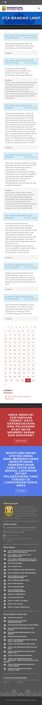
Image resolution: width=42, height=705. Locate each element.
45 (10, 350)
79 (5, 369)
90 (24, 373)
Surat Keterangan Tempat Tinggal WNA (20, 669)
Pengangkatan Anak (17, 636)
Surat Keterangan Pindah (20, 655)
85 (33, 369)
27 (24, 339)
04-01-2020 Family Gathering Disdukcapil (18, 398)
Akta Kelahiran (15, 563)
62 (24, 358)
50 (33, 350)
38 (10, 346)
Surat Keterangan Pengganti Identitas (21, 652)
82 (19, 369)
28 (28, 339)
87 (10, 373)
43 (33, 346)
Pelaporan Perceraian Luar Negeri (21, 628)
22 (33, 335)
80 (10, 369)
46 (15, 350)
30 (5, 342)
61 (19, 358)
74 (15, 365)
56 (28, 354)
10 (9, 331)
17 (10, 335)
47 (19, 350)
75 (19, 365)
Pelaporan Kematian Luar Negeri (23, 625)
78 (33, 365)
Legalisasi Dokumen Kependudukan (17, 621)
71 (33, 361)
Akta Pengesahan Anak (18, 580)
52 (10, 354)
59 (10, 358)
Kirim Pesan (21, 441)
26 (19, 339)
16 (5, 335)
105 (33, 380)
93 (5, 377)
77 (28, 365)
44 (5, 350)
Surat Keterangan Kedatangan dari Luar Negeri (22, 640)
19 (19, 335)
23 (5, 339)
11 (14, 331)
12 (18, 331)
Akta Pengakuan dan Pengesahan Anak (17, 576)
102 (17, 380)
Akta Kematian (14, 566)
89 (19, 373)
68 (19, 361)
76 (24, 365)
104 (28, 380)
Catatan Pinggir (15, 597)
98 (28, 377)
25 (15, 339)
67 (15, 361)
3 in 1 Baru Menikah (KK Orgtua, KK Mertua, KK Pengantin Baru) (22, 559)
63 (28, 358)
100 (6, 380)
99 (33, 377)
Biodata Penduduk (16, 594)
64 (33, 358)
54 (19, 354)
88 (15, 373)
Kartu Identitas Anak (18, 601)
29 (33, 339)
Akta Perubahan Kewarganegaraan (16, 590)
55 (24, 354)
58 (5, 358)
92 (33, 373)
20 (24, 335)
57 (33, 354)
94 (10, 377)
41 (24, 346)
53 (15, 354)
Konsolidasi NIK (15, 617)
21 (28, 335)
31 (10, 342)
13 (23, 331)
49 (28, 350)
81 (15, 369)
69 (24, 361)
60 (15, 358)
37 (5, 346)
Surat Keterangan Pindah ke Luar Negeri (21, 665)
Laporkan (21, 491)
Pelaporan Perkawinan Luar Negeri (21, 633)
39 (15, 346)
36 (33, 342)
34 (24, 342)
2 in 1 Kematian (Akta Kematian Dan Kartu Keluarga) (22, 551)
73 (10, 365)
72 (5, 365)
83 (24, 369)
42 (28, 346)
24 (10, 339)
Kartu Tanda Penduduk (19, 607)
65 (5, 361)
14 (28, 331)
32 (15, 342)
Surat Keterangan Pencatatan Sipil (22, 647)
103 (22, 380)
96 (19, 377)
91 (28, 373)
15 (32, 331)
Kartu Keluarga (15, 604)
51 (5, 354)
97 (24, 377)
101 (11, 380)
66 (10, 361)
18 (15, 335)
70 (28, 361)
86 (5, 373)
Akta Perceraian (15, 583)
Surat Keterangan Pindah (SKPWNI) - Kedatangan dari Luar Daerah (20, 660)
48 (24, 350)
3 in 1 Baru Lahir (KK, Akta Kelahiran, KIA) (19, 555)
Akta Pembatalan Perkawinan (22, 573)
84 (28, 369)
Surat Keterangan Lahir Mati (21, 644)
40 (19, 346)
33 (19, 342)
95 (15, 377)
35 (28, 342)
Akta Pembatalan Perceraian (21, 570)
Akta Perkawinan (16, 587)
